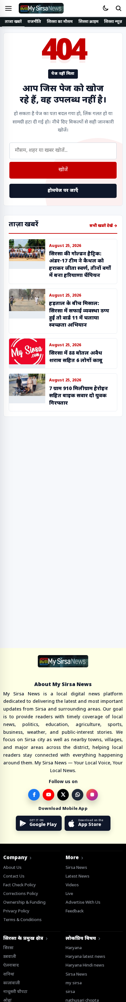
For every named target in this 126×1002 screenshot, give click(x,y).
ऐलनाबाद (11, 965)
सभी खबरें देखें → (103, 226)
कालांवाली (11, 983)
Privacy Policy (16, 911)
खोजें (63, 170)
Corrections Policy (20, 894)
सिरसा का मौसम (59, 22)
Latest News (77, 876)
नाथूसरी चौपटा (15, 992)
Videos (72, 885)
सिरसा (8, 948)
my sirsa (74, 983)
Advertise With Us (83, 902)
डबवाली (9, 956)
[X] (63, 795)
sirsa (70, 992)
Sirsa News (76, 867)
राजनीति (34, 22)
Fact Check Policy (19, 885)
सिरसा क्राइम (89, 22)
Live (69, 894)
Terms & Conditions (22, 920)
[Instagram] (92, 795)
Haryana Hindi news (85, 965)
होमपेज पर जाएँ (63, 191)
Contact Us (14, 876)
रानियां (8, 974)
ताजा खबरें (13, 22)
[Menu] (8, 8)
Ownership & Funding (24, 902)
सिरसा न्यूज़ (113, 22)
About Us (12, 867)
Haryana (74, 948)
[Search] (118, 8)
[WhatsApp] (77, 795)
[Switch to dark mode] (105, 8)
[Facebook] (34, 795)
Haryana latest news (85, 956)
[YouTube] (48, 795)
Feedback (75, 911)
